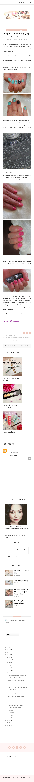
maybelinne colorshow (9, 340)
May (10, 672)
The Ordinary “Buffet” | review (21, 582)
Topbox (22, 340)
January (11, 717)
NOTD (18, 340)
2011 (8, 725)
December (11, 660)
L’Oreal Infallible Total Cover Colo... (10, 406)
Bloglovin (9, 559)
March (10, 712)
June (10, 670)
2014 (8, 657)
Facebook (9, 552)
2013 (8, 720)
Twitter (25, 552)
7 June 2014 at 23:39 (16, 452)
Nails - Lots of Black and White (16, 680)
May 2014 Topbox (13, 684)
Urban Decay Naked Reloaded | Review (20, 602)
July (9, 667)
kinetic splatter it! (24, 338)
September (12, 662)
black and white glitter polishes (17, 30)
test (12, 449)
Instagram (16, 552)
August (10, 665)
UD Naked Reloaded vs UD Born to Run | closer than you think (21, 592)
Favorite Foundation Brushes (16, 696)
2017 (8, 650)
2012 (8, 723)
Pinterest (17, 559)
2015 (8, 655)
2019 (8, 647)
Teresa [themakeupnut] (14, 39)
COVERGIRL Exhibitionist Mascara (11, 379)
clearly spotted (13, 338)
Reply (29, 458)
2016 (8, 652)
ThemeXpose (15, 777)
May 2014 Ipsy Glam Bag (14, 693)
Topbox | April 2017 (9, 432)
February (11, 715)
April (10, 710)
